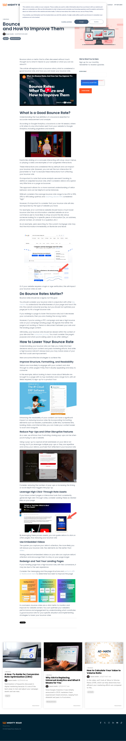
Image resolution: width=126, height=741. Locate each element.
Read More (35, 705)
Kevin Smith (10, 34)
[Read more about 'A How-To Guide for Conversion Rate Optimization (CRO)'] (22, 655)
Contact (110, 5)
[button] (100, 722)
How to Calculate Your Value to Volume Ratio (104, 671)
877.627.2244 (118, 5)
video (22, 550)
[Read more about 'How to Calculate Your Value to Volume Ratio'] (104, 653)
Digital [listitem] (8, 696)
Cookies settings (66, 22)
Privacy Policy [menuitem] (6, 726)
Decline (96, 22)
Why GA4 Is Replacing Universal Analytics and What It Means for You (63, 680)
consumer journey (41, 334)
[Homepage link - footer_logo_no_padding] (12, 723)
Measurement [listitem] (51, 702)
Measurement (15, 38)
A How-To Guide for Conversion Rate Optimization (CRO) (22, 675)
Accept (81, 22)
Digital (6, 38)
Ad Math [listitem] (90, 692)
